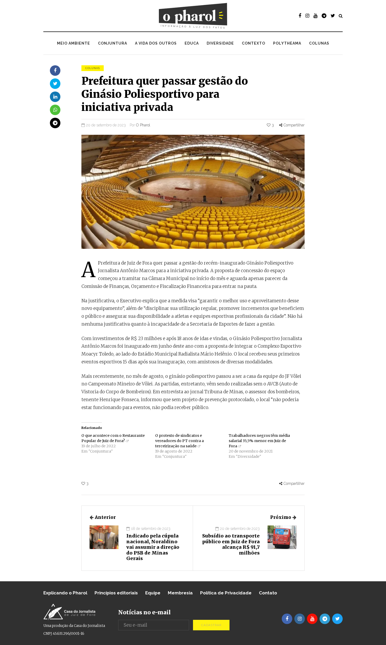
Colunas (319, 43)
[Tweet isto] (55, 83)
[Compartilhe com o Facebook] (55, 70)
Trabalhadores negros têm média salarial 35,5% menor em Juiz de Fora (259, 440)
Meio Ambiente (73, 43)
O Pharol (143, 125)
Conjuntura (112, 43)
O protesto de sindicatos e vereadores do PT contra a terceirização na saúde (179, 440)
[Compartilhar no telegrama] (55, 123)
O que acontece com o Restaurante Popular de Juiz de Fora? (113, 438)
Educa (192, 43)
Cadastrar (211, 625)
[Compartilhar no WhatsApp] (55, 110)
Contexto (253, 43)
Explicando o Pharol (65, 592)
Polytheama (287, 43)
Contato (268, 592)
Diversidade (220, 43)
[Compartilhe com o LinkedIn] (55, 97)
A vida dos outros (156, 43)
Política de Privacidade (226, 592)
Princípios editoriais (116, 592)
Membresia (180, 592)
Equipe (152, 592)
